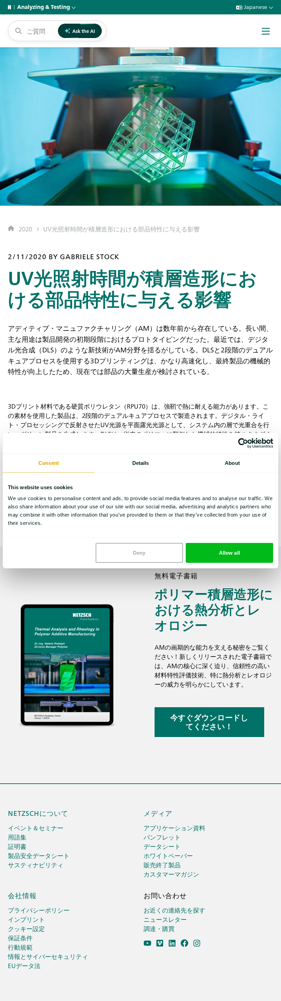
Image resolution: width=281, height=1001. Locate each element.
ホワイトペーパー (168, 855)
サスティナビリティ (35, 864)
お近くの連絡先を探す (174, 910)
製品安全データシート (39, 855)
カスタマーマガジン (171, 874)
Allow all (229, 552)
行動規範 (20, 947)
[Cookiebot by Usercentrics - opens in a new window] (243, 443)
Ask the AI (83, 30)
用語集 (17, 837)
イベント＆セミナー (35, 827)
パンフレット (162, 837)
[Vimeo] (160, 943)
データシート (162, 846)
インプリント (26, 919)
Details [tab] (140, 463)
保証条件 (20, 937)
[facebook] (184, 943)
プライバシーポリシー (39, 910)
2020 (25, 229)
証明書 (17, 846)
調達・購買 (159, 928)
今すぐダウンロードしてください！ (209, 722)
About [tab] (232, 463)
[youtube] (147, 943)
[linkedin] (172, 943)
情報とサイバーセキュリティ (48, 956)
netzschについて (38, 813)
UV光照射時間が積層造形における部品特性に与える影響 (121, 229)
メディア (158, 813)
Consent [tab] (48, 463)
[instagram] (197, 943)
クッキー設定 (26, 928)
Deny (139, 552)
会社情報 (22, 895)
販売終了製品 (162, 864)
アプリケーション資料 (174, 827)
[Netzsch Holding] (11, 7)
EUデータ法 (24, 965)
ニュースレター (165, 919)
